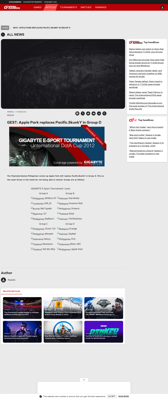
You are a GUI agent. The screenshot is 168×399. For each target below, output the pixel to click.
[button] (77, 113)
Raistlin (11, 280)
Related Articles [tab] (11, 291)
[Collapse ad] (84, 380)
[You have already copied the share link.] (104, 113)
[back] (3, 34)
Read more (123, 396)
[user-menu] (162, 7)
